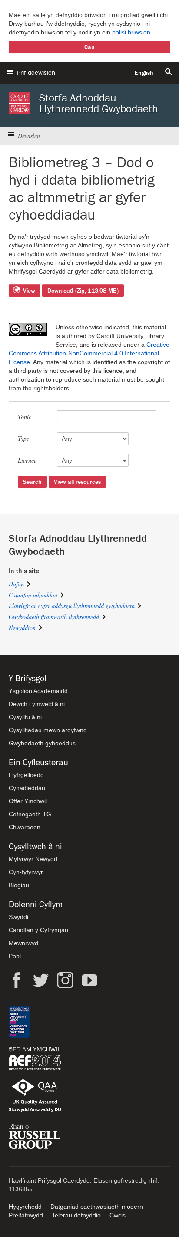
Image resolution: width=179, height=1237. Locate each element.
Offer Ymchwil (28, 801)
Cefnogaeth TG (30, 814)
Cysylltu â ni (25, 716)
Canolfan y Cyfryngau (38, 929)
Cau (89, 47)
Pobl (15, 956)
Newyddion (22, 627)
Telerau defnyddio (76, 1215)
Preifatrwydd (26, 1215)
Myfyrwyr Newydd (33, 858)
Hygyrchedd (25, 1206)
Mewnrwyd (23, 943)
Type (23, 438)
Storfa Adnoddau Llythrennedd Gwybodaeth (98, 103)
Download (83, 290)
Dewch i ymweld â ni (37, 703)
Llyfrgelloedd (26, 774)
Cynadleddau (27, 787)
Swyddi (18, 916)
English (144, 73)
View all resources (77, 482)
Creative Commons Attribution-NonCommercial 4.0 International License (89, 353)
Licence (27, 460)
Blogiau (19, 885)
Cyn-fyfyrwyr (26, 872)
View (29, 290)
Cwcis (117, 1215)
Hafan (16, 584)
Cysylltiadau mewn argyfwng (48, 730)
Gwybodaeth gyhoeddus (42, 743)
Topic (24, 416)
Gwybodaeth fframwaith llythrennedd (54, 616)
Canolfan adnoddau (33, 595)
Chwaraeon (24, 827)
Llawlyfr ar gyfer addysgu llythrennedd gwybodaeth (72, 606)
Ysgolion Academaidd (38, 690)
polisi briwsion (131, 32)
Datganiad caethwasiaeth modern (96, 1206)
